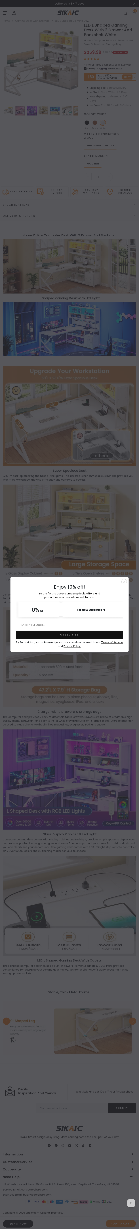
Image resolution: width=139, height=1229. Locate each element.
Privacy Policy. (72, 646)
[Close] (124, 581)
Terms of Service (112, 642)
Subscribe (69, 634)
